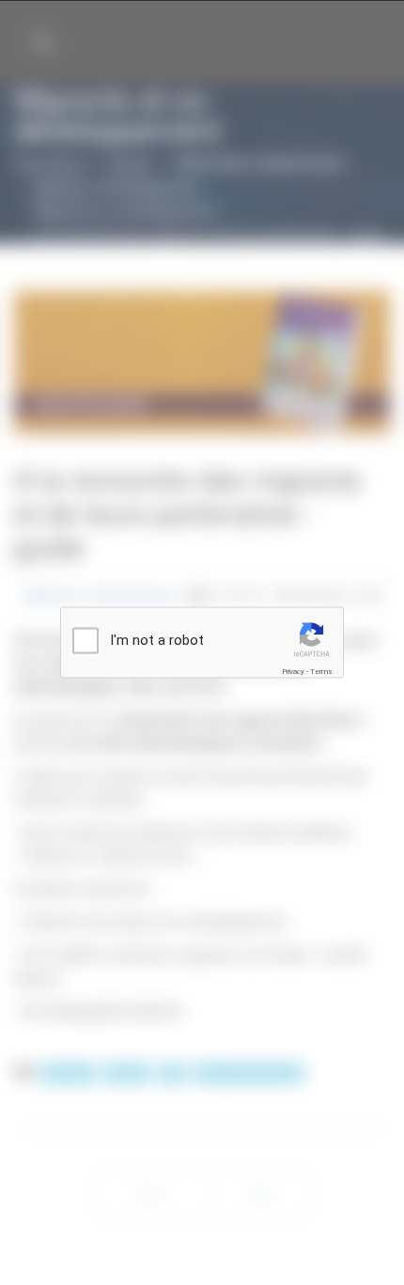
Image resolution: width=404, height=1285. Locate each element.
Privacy (293, 671)
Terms (321, 671)
